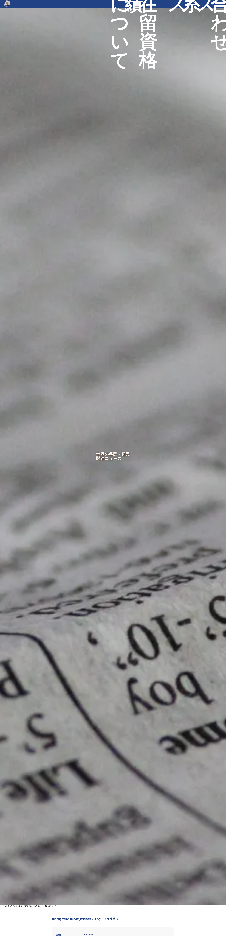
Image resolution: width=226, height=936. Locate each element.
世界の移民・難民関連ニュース (45, 906)
